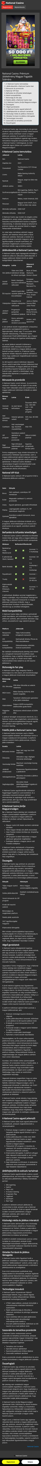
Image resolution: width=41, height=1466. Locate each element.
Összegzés (10, 105)
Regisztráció (11, 1462)
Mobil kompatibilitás (13, 95)
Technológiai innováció (14, 118)
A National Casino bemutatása (17, 84)
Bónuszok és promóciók (15, 88)
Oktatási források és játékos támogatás (20, 116)
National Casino (14, 3)
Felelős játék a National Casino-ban (19, 100)
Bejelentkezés (20, 7)
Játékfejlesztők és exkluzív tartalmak (19, 111)
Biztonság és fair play (14, 98)
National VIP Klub (12, 91)
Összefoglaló (11, 123)
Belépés (30, 1462)
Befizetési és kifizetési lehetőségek (19, 93)
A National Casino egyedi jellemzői (18, 109)
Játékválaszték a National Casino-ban (20, 86)
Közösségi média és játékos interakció (20, 114)
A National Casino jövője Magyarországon (21, 102)
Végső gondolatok (12, 107)
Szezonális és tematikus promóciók (19, 121)
